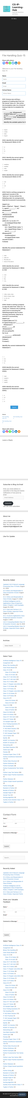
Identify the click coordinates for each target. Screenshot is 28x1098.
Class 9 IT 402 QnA (9, 717)
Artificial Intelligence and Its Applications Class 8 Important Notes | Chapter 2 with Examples (13, 603)
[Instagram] (7, 63)
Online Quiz (6, 749)
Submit (6, 846)
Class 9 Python (10, 710)
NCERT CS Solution (9, 740)
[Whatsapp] (10, 63)
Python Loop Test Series (10, 772)
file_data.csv (7, 259)
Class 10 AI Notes (10, 672)
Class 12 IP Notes (8, 695)
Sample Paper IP (8, 792)
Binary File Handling (9, 665)
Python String (7, 785)
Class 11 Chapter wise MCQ (11, 684)
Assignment (6, 663)
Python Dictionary (8, 763)
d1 (4, 397)
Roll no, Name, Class (9, 296)
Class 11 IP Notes (8, 688)
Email (4, 83)
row (5, 181)
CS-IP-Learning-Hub (17, 7)
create (5, 131)
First (4, 823)
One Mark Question (9, 747)
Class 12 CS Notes (9, 693)
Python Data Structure (10, 761)
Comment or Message (10, 832)
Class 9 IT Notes (8, 719)
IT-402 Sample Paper (9, 733)
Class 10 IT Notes (8, 681)
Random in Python (9, 788)
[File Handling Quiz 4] (7, 421)
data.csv (6, 257)
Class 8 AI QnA (9, 703)
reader (5, 170)
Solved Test (6, 795)
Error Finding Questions (10, 724)
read (5, 168)
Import (5, 135)
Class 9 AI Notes (8, 714)
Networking (6, 745)
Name (4, 76)
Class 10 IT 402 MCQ (9, 677)
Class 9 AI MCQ (8, 712)
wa (5, 361)
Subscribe (8, 503)
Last (16, 823)
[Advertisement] (14, 35)
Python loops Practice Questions (13, 774)
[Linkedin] (16, 63)
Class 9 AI (6, 705)
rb (4, 151)
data (5, 133)
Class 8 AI (6, 698)
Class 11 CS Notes (8, 686)
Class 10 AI (6, 670)
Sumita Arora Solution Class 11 (12, 800)
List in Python (7, 735)
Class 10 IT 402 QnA (9, 679)
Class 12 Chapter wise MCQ (11, 691)
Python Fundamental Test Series (13, 768)
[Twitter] (13, 63)
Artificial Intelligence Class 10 (12, 660)
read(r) (6, 382)
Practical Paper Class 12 (10, 754)
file (5, 279)
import (5, 129)
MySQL (5, 738)
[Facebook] (3, 63)
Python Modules (8, 779)
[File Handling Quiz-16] (7, 417)
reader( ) (6, 378)
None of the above (9, 261)
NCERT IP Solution (9, 742)
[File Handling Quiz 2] (18, 417)
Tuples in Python (8, 802)
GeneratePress (14, 1095)
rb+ (5, 359)
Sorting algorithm (8, 797)
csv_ (5, 281)
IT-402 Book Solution (9, 728)
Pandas (5, 752)
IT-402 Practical (8, 731)
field (5, 300)
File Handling (7, 726)
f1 (4, 401)
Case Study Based (9, 667)
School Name (6, 90)
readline (6, 166)
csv (5, 185)
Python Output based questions (13, 781)
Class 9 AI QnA (10, 707)
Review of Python (8, 790)
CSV (5, 275)
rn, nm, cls (6, 298)
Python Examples (8, 765)
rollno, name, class (8, 294)
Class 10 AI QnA (10, 674)
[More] (19, 63)
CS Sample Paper (8, 721)
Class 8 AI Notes (10, 700)
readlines (6, 164)
